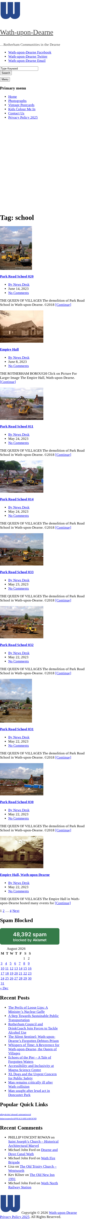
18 (7, 973)
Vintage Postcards (21, 105)
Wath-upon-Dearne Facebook (29, 52)
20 (16, 973)
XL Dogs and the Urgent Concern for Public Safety (32, 1076)
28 (20, 978)
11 (7, 968)
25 (7, 978)
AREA (25, 1118)
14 (20, 968)
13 (16, 968)
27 (16, 978)
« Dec (4, 988)
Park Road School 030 (17, 802)
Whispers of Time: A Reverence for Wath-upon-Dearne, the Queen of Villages (33, 1049)
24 (2, 978)
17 (2, 973)
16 (30, 968)
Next (15, 911)
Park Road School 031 (17, 729)
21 (20, 973)
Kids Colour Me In (21, 109)
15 (25, 968)
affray (2, 1114)
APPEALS (17, 1118)
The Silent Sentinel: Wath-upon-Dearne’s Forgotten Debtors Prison (33, 1039)
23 (30, 973)
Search (6, 72)
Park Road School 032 (17, 645)
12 (11, 968)
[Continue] (63, 305)
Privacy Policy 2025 (23, 117)
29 (25, 978)
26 (11, 978)
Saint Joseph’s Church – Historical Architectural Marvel (33, 1144)
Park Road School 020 (17, 276)
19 (11, 973)
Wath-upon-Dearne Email (27, 61)
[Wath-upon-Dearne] (10, 1213)
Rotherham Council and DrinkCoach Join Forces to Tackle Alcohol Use (33, 1028)
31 (2, 983)
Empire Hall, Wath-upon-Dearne (25, 875)
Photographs (17, 101)
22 (25, 973)
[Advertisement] (42, 166)
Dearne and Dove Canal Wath (33, 1152)
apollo (10, 1118)
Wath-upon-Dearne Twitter (27, 56)
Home (12, 97)
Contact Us (16, 113)
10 (2, 968)
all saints (19, 1114)
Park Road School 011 (16, 426)
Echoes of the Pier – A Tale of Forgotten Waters (29, 1059)
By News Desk (19, 284)
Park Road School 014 (17, 499)
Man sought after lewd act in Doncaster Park (29, 1093)
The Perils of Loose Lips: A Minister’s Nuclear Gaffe (28, 1010)
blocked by (30, 936)
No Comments (18, 293)
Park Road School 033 (17, 572)
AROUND (32, 1118)
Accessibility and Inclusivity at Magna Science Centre (31, 1068)
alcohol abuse (10, 1114)
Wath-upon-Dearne (26, 32)
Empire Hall (9, 349)
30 (30, 978)
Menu (5, 79)
